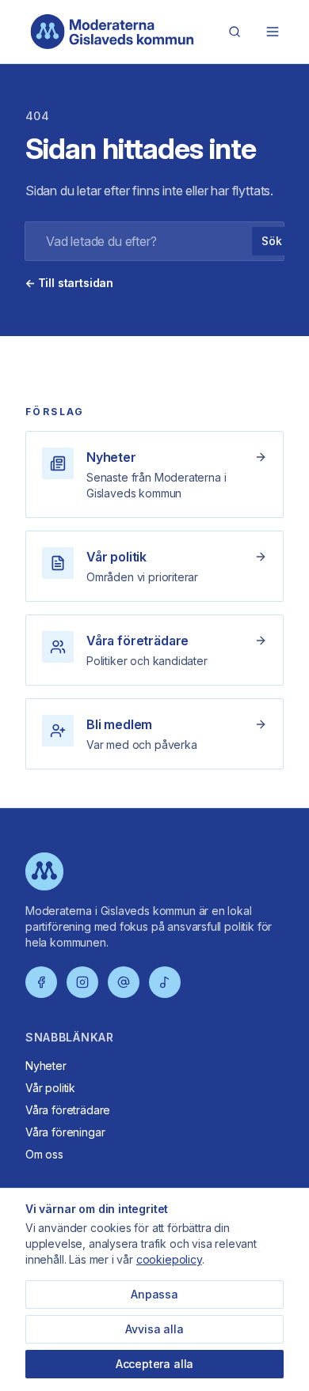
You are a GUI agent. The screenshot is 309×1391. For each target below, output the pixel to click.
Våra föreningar (65, 1132)
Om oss (44, 1154)
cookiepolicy (169, 1259)
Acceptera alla (155, 1363)
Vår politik (50, 1087)
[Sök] (234, 31)
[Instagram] (82, 982)
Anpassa (154, 1294)
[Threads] (123, 982)
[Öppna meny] (272, 31)
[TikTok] (165, 982)
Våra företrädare (67, 1110)
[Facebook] (41, 982)
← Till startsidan (69, 282)
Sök (271, 241)
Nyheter (46, 1065)
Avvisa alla (154, 1329)
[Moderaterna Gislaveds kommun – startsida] (112, 31)
